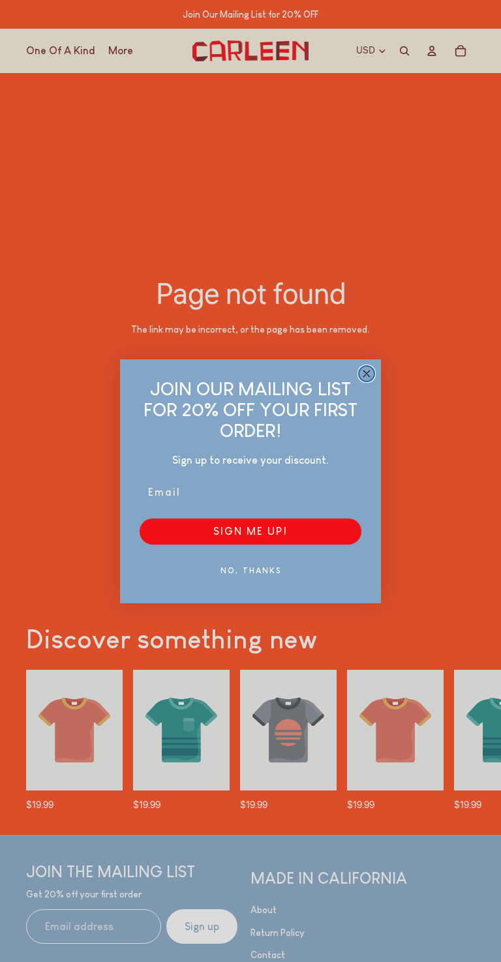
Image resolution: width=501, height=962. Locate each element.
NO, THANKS (250, 570)
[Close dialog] (366, 374)
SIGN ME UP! (250, 531)
